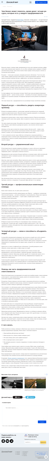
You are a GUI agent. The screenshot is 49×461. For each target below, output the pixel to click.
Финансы (25, 454)
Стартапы (25, 455)
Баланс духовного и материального (16, 358)
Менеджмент (25, 451)
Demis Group (20, 20)
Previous (45, 374)
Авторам (18, 454)
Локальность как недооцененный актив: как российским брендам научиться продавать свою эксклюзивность (35, 390)
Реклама (18, 453)
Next (47, 374)
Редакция (18, 451)
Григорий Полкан (24, 59)
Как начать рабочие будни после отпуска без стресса (11, 389)
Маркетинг (25, 453)
